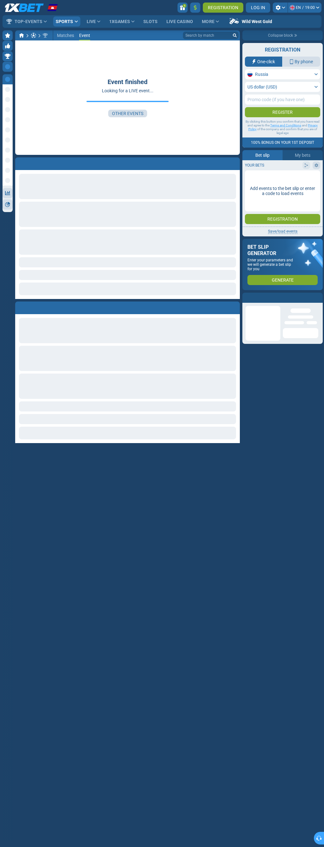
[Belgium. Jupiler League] (45, 35)
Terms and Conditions (285, 125)
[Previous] (20, 306)
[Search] (235, 35)
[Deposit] (195, 8)
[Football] (33, 35)
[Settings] (280, 8)
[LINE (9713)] (21, 35)
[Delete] (233, 306)
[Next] (34, 306)
